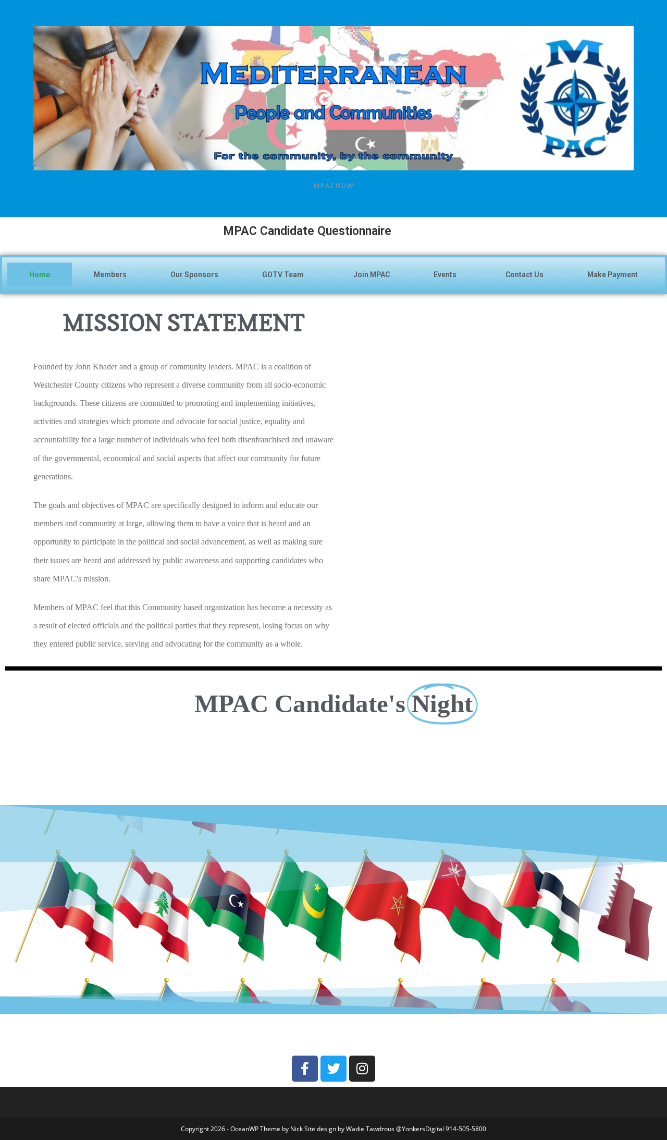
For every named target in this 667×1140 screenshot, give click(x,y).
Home (39, 274)
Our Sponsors (194, 274)
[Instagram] (362, 1069)
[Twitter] (333, 1069)
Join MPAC (371, 274)
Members (110, 274)
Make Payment (612, 274)
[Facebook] (305, 1069)
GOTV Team (283, 274)
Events (445, 274)
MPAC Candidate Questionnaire (216, 231)
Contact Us (524, 274)
